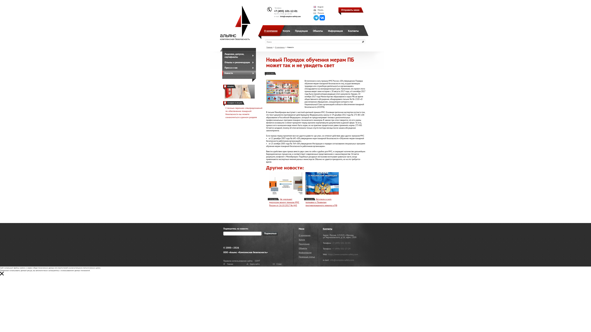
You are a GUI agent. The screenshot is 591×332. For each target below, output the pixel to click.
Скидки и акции (234, 103)
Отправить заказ (350, 9)
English (321, 7)
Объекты (318, 31)
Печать (320, 10)
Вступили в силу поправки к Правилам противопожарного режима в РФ (321, 202)
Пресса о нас (231, 67)
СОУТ (257, 260)
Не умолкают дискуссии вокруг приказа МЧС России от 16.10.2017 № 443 (284, 202)
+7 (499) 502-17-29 (341, 248)
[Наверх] (581, 322)
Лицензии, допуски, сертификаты (234, 55)
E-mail (279, 264)
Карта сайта (255, 264)
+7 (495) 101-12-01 (286, 11)
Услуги (286, 31)
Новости (228, 73)
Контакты (353, 31)
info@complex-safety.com (290, 16)
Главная (269, 47)
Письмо (321, 13)
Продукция (301, 31)
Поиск (269, 42)
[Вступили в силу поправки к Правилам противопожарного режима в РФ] (322, 183)
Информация (335, 31)
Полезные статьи (307, 256)
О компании (270, 31)
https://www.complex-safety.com (343, 254)
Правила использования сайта (237, 260)
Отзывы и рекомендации (237, 62)
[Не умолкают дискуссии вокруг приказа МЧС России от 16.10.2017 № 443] (285, 183)
